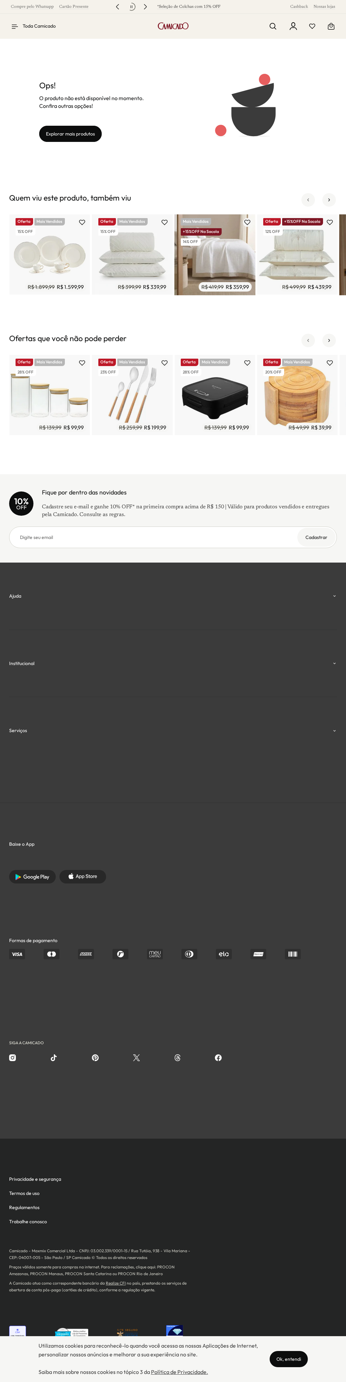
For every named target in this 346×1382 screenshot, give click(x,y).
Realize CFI (116, 1283)
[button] (308, 200)
